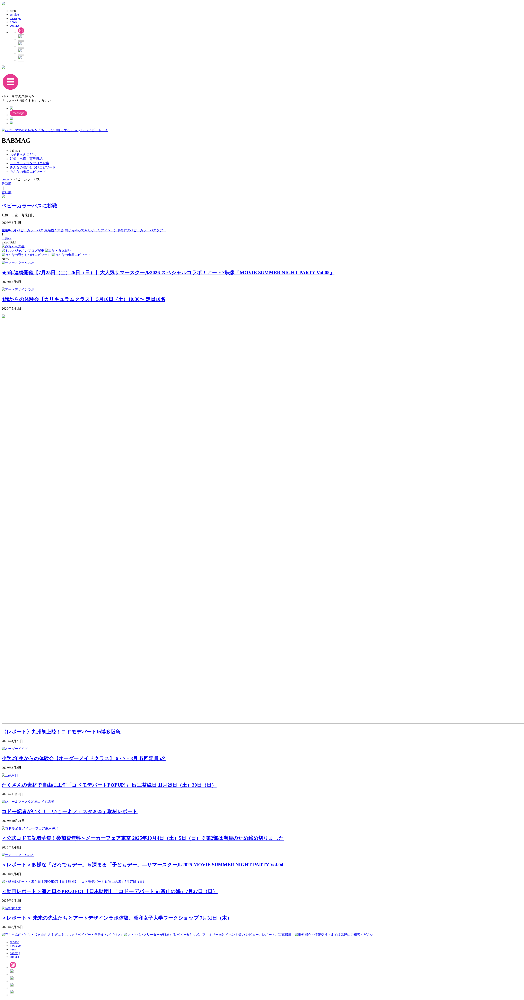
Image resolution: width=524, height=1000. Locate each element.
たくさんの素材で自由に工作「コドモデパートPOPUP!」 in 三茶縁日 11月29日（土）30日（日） (109, 785)
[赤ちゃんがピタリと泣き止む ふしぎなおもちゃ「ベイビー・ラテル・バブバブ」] (63, 934)
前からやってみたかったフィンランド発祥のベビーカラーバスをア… (115, 230)
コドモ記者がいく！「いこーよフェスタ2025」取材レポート (70, 811)
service (14, 14)
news (13, 22)
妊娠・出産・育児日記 (26, 159)
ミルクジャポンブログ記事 (29, 163)
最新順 (6, 183)
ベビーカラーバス (30, 230)
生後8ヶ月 (9, 230)
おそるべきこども (23, 154)
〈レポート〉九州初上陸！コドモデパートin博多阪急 (61, 731)
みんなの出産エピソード (28, 171)
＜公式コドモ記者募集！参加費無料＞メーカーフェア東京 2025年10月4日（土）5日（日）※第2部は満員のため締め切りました (143, 838)
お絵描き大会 (54, 230)
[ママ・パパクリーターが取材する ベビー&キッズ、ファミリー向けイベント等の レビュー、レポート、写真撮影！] (209, 934)
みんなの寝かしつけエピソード (33, 167)
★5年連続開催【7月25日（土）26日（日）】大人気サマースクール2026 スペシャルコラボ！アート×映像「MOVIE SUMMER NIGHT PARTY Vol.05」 (168, 272)
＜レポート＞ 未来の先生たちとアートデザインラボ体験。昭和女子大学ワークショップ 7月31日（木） (117, 918)
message (15, 18)
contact (14, 25)
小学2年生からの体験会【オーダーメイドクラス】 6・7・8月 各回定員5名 (84, 758)
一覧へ (6, 238)
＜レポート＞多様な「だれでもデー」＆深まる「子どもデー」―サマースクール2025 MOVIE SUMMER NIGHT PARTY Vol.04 (142, 864)
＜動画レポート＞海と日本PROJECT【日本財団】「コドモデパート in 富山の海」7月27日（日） (110, 891)
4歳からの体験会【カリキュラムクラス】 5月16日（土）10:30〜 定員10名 (83, 299)
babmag (15, 953)
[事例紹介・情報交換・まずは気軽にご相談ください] (334, 934)
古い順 (6, 192)
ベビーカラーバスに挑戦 (29, 205)
